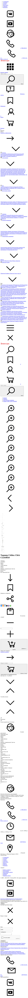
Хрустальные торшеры (6, 216)
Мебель (23, 944)
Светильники (7, 943)
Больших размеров (12, 156)
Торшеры (5, 399)
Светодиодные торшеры (17, 215)
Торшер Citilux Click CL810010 (10, 401)
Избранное (5, 873)
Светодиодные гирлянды (18, 247)
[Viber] (8, 606)
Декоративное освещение (15, 944)
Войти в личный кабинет (6, 951)
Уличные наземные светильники (9, 233)
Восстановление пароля (6, 952)
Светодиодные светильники (8, 289)
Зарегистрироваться (16, 951)
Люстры (2, 943)
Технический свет (6, 173)
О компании (6, 1)
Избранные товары (15, 952)
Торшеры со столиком (17, 216)
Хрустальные (5, 155)
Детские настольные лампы (17, 303)
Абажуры (12, 273)
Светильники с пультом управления (9, 168)
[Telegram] (5, 606)
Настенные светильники (7, 171)
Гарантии (5, 6)
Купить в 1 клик (24, 673)
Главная (5, 397)
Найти (22, 83)
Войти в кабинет (7, 869)
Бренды (5, 863)
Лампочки (3, 273)
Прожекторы (4, 234)
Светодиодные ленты (6, 247)
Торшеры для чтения (6, 215)
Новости (5, 864)
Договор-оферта (18, 898)
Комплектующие (4, 945)
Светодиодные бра (6, 186)
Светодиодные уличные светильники (10, 231)
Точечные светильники (19, 172)
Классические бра (5, 189)
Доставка (5, 2)
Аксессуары (17, 273)
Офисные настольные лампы (9, 302)
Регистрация (6, 871)
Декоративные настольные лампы (9, 201)
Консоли (3, 260)
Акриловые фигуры (12, 249)
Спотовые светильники (19, 171)
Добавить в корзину (19, 649)
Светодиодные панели (14, 174)
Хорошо (2, 903)
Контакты (5, 7)
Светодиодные (5, 153)
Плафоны (7, 273)
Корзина (5, 874)
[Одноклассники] (3, 606)
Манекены (7, 260)
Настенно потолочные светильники (17, 170)
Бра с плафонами (12, 188)
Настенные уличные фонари (15, 312)
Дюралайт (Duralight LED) (7, 248)
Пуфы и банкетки (16, 260)
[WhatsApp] (10, 606)
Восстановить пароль (8, 872)
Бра (12, 943)
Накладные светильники (7, 294)
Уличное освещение (5, 944)
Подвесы (12, 155)
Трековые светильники (7, 172)
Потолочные (20, 153)
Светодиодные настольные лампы (13, 203)
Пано (11, 260)
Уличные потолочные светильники (18, 232)
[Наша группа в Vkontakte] (10, 18)
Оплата (4, 3)
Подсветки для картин (6, 295)
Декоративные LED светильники (9, 318)
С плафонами (19, 155)
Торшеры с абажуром (7, 308)
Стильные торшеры (6, 309)
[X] (7, 606)
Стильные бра (21, 188)
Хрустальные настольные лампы (18, 204)
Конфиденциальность (13, 953)
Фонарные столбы (22, 233)
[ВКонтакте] (1, 606)
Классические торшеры (13, 217)
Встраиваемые (15, 173)
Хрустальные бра (16, 186)
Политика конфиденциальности (8, 898)
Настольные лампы (17, 943)
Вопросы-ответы (7, 875)
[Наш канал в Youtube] (10, 28)
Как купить (5, 5)
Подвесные (12, 153)
